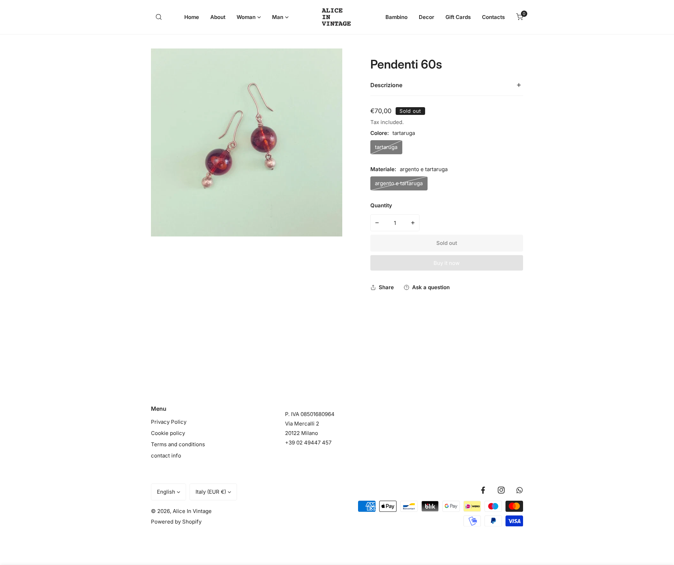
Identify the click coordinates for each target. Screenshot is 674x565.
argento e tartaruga (399, 183)
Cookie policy (168, 433)
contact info (166, 455)
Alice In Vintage (192, 511)
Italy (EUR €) (211, 491)
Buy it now (447, 263)
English (166, 491)
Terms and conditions (178, 444)
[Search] (158, 17)
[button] (248, 17)
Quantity (381, 205)
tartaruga (386, 147)
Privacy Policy (168, 421)
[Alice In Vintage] (337, 17)
